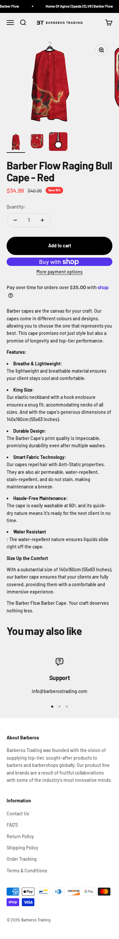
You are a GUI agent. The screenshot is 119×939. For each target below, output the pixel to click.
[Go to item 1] (16, 142)
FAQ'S (12, 825)
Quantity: (16, 207)
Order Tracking (22, 859)
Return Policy (20, 836)
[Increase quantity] (42, 220)
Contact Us (18, 813)
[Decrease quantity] (15, 220)
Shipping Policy (22, 847)
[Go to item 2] (37, 142)
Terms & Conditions (27, 870)
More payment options (59, 272)
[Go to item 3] (58, 142)
